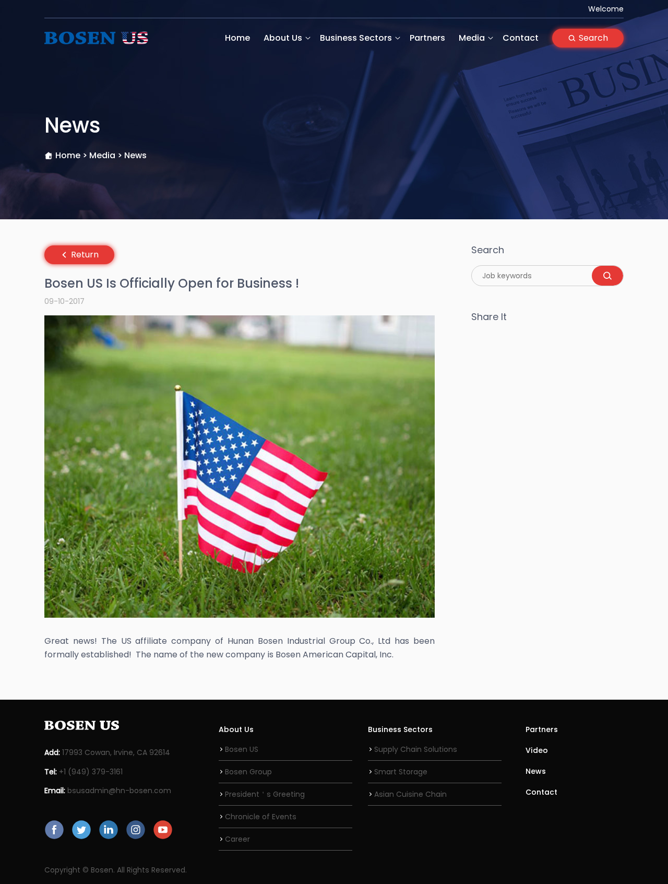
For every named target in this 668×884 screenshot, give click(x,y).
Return (85, 255)
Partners (427, 38)
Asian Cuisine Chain (410, 794)
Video (537, 750)
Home (237, 38)
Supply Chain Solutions (415, 749)
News (536, 771)
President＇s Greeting (265, 794)
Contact (521, 38)
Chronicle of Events (260, 816)
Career (237, 839)
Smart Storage (400, 772)
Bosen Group (248, 772)
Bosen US (241, 749)
